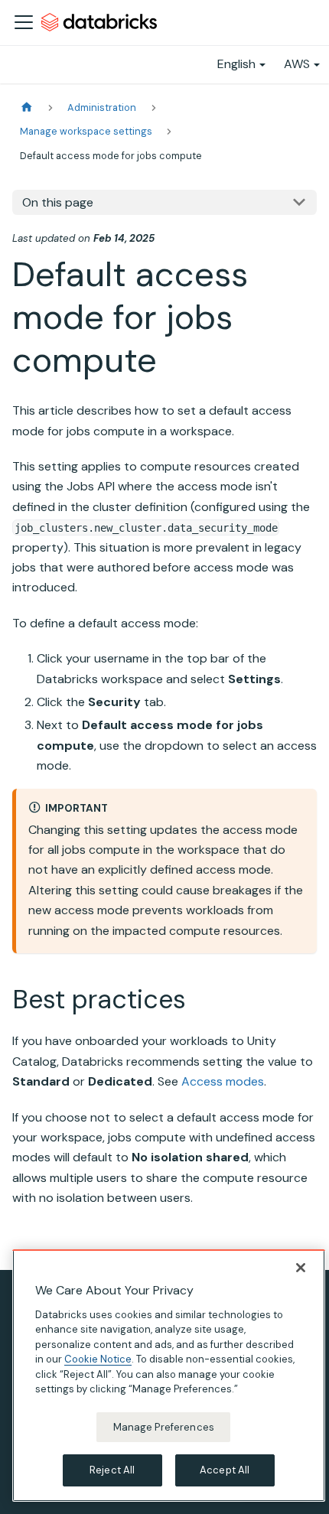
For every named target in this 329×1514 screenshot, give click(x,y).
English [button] (236, 64)
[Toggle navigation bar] (23, 22)
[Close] (301, 1267)
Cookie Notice (98, 1359)
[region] (168, 1375)
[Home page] (26, 107)
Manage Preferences (163, 1427)
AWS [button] (297, 64)
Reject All (112, 1470)
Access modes (222, 1081)
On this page (57, 202)
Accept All (224, 1470)
